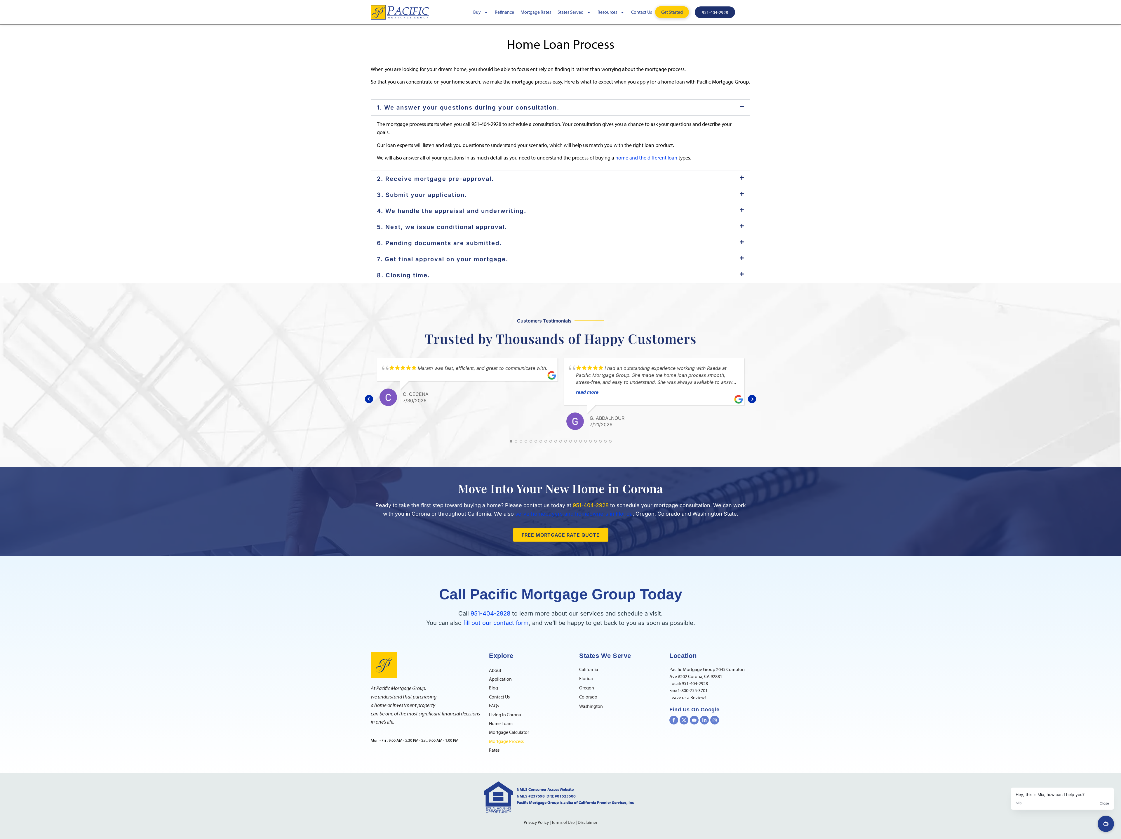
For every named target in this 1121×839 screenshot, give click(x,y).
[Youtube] (694, 720)
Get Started (672, 12)
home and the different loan (646, 157)
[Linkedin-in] (704, 720)
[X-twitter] (684, 720)
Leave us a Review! (687, 697)
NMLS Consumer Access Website (545, 789)
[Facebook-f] (673, 720)
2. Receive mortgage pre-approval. (435, 178)
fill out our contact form (496, 622)
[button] (560, 107)
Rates (494, 750)
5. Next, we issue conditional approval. (442, 226)
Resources (607, 12)
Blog (493, 688)
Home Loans (501, 723)
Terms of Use (563, 822)
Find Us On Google (694, 710)
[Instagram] (714, 720)
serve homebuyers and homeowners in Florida (574, 514)
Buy (477, 12)
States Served (571, 12)
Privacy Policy (536, 822)
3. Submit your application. (422, 194)
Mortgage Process (506, 741)
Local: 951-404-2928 (688, 683)
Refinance (504, 12)
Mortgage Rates (536, 12)
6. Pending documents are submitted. (439, 243)
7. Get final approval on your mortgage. (442, 259)
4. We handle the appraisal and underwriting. (451, 210)
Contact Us (641, 12)
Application (500, 679)
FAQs (494, 705)
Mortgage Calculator (509, 732)
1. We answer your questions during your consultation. (468, 107)
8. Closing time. (403, 275)
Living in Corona (505, 714)
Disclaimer (588, 822)
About (495, 670)
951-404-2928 (490, 613)
